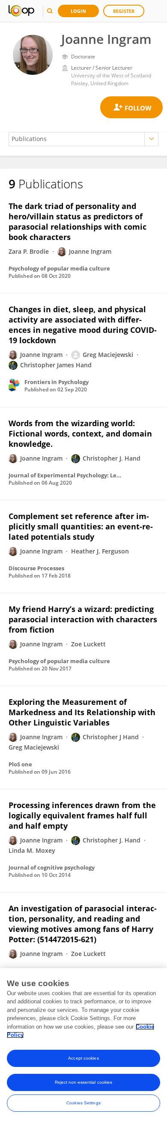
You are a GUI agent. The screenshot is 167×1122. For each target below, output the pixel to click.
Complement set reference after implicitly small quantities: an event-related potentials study (81, 526)
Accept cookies (83, 1058)
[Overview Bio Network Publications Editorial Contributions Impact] (83, 139)
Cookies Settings (83, 1102)
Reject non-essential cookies (84, 1082)
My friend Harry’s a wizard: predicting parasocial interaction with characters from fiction (83, 619)
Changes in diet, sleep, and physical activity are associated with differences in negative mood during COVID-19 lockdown (83, 324)
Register (123, 11)
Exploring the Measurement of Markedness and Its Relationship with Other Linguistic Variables (82, 712)
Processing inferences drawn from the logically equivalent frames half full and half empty (82, 815)
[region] (83, 1045)
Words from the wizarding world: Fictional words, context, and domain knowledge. (80, 433)
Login (78, 11)
